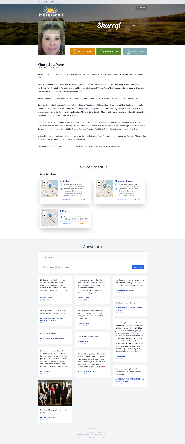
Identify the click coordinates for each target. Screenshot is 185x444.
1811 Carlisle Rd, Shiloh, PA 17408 (76, 219)
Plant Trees (82, 199)
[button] (49, 186)
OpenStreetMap (95, 438)
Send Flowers (82, 223)
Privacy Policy (86, 434)
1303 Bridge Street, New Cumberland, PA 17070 (73, 194)
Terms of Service (98, 434)
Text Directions (67, 199)
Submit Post (137, 267)
